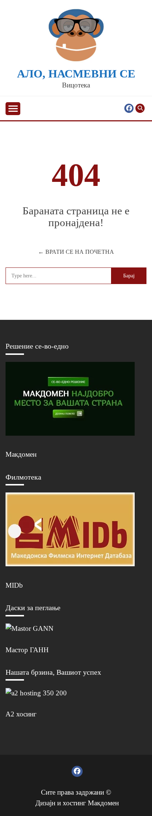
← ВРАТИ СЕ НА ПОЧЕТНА (76, 252)
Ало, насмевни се (76, 74)
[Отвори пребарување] (140, 108)
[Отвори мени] (13, 108)
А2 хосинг (21, 714)
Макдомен (21, 454)
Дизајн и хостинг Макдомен (77, 803)
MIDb (14, 585)
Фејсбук (129, 108)
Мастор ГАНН (27, 650)
